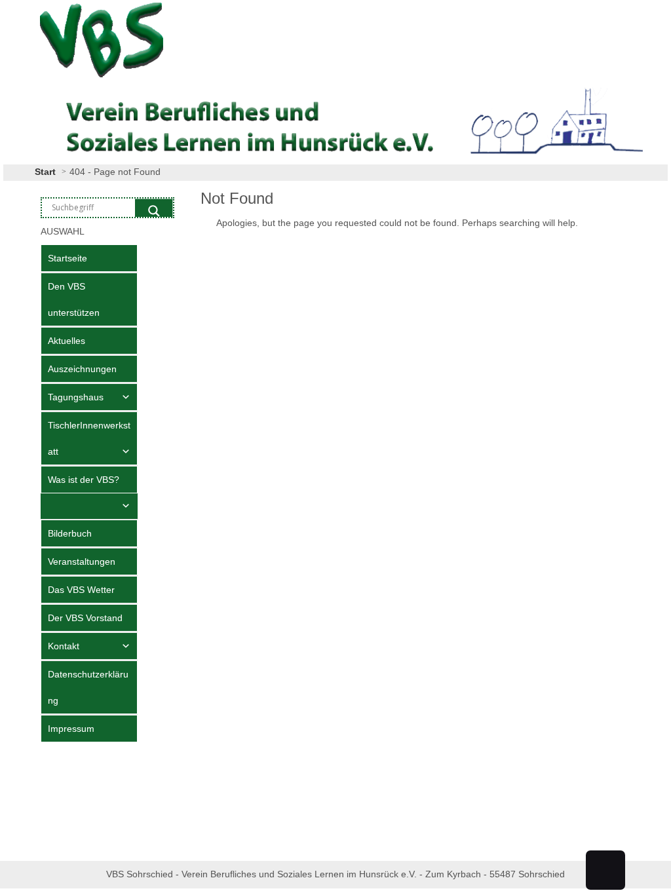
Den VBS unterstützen (74, 299)
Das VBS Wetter (81, 589)
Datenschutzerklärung (88, 687)
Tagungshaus (76, 397)
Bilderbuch (70, 533)
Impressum (71, 728)
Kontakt (63, 646)
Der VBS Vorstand (85, 618)
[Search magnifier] (154, 211)
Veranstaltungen (81, 561)
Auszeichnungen (82, 369)
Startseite (67, 258)
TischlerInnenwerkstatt (89, 438)
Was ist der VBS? (83, 479)
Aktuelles (66, 340)
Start (45, 171)
